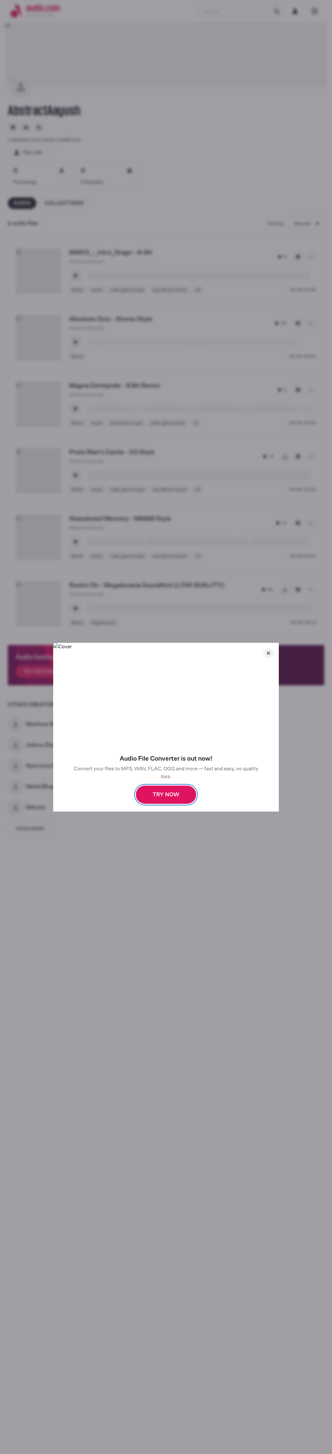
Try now (166, 794)
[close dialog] (268, 653)
